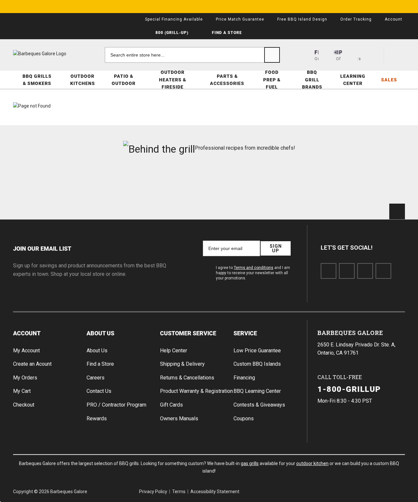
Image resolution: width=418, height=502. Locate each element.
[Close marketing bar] (410, 6)
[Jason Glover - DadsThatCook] (308, 183)
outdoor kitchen (312, 463)
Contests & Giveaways (259, 405)
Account (26, 333)
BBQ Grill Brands (312, 80)
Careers (95, 378)
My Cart (22, 391)
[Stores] (326, 55)
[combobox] (192, 55)
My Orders (25, 378)
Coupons (243, 418)
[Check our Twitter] (347, 271)
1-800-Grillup (349, 389)
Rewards (97, 418)
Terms (178, 491)
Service (245, 333)
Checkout (23, 405)
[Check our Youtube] (365, 271)
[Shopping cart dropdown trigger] (397, 55)
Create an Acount (32, 364)
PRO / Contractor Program (116, 405)
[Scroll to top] (397, 211)
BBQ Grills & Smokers (37, 79)
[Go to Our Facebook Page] (328, 271)
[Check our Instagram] (383, 271)
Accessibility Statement (214, 491)
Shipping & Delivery (182, 364)
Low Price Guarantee (257, 350)
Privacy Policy (153, 491)
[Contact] (350, 55)
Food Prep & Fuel (272, 80)
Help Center (173, 350)
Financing (244, 378)
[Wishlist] (373, 55)
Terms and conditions (253, 267)
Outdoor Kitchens (82, 79)
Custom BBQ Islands (257, 364)
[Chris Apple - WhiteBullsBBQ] (374, 183)
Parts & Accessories (227, 79)
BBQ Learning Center (257, 391)
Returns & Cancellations (187, 378)
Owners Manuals (179, 418)
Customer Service (188, 333)
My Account (26, 350)
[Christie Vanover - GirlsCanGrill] (43, 183)
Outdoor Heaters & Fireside (172, 80)
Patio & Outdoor (124, 79)
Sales (389, 79)
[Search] (272, 55)
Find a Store (100, 364)
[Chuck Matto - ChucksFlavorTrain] (176, 183)
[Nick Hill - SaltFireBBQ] (110, 183)
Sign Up (276, 248)
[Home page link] (52, 53)
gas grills (250, 463)
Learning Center (352, 79)
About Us (100, 333)
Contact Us (99, 391)
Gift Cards (171, 405)
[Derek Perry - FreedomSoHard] (242, 183)
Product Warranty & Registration (196, 391)
